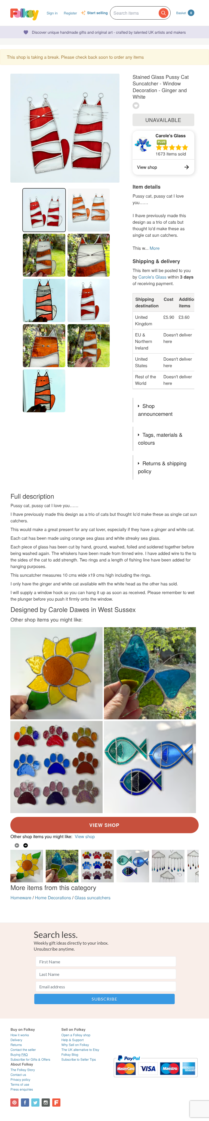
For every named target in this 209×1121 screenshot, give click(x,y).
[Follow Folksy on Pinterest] (14, 1102)
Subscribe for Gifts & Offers (30, 1059)
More (154, 248)
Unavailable (163, 119)
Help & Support (73, 1040)
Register (70, 12)
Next (25, 845)
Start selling (97, 13)
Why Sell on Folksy (75, 1044)
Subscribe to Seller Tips (79, 1059)
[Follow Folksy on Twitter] (35, 1102)
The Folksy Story (22, 1069)
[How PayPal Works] (155, 1079)
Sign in (52, 12)
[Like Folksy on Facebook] (25, 1102)
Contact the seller (23, 1049)
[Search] (163, 13)
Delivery (16, 1040)
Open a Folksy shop (76, 1035)
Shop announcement (155, 409)
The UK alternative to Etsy (80, 1049)
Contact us (18, 1074)
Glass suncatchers (92, 897)
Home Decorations (53, 897)
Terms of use (19, 1084)
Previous (17, 845)
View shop (85, 836)
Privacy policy (20, 1079)
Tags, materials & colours (160, 438)
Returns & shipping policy (162, 467)
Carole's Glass (171, 135)
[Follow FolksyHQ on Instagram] (46, 1102)
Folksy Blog (70, 1054)
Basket (184, 12)
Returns (16, 1044)
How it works (19, 1035)
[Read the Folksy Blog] (56, 1102)
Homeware (20, 897)
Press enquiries (21, 1089)
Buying (19, 1054)
